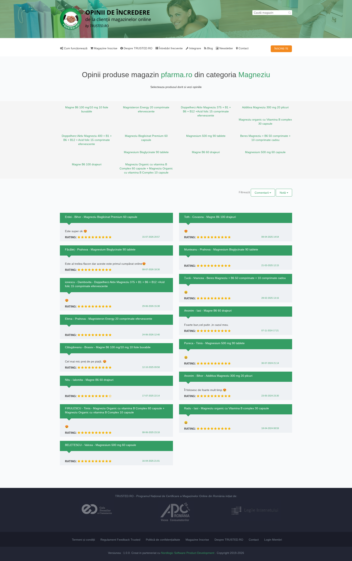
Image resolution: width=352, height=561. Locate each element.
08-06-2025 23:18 (151, 432)
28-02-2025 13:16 (270, 298)
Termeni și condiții (83, 539)
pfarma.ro (176, 74)
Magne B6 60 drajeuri (206, 152)
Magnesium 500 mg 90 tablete (206, 135)
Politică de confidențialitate (163, 539)
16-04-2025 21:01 (151, 461)
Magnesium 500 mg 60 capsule (265, 152)
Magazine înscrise (105, 48)
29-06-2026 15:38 (151, 306)
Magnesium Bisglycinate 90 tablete (146, 152)
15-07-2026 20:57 (151, 237)
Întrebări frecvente (170, 48)
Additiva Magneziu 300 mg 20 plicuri (265, 107)
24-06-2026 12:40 (151, 334)
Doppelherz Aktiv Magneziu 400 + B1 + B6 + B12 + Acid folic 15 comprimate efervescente (87, 140)
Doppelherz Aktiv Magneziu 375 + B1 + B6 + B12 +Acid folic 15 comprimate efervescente (206, 111)
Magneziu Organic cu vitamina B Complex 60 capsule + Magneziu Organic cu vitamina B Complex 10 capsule (146, 168)
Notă (283, 192)
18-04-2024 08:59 (270, 428)
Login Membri (273, 539)
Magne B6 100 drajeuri (86, 164)
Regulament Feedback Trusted (120, 539)
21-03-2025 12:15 (270, 265)
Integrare (194, 48)
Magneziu (254, 74)
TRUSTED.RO (124, 496)
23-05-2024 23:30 (270, 395)
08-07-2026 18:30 (151, 269)
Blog (209, 48)
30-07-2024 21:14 (270, 363)
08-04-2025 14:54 (270, 237)
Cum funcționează (75, 48)
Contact (243, 48)
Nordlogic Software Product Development (188, 552)
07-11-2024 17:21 (270, 330)
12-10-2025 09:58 (151, 367)
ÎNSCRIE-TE (281, 48)
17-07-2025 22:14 (151, 395)
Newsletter (226, 48)
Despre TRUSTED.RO (137, 48)
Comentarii (262, 192)
